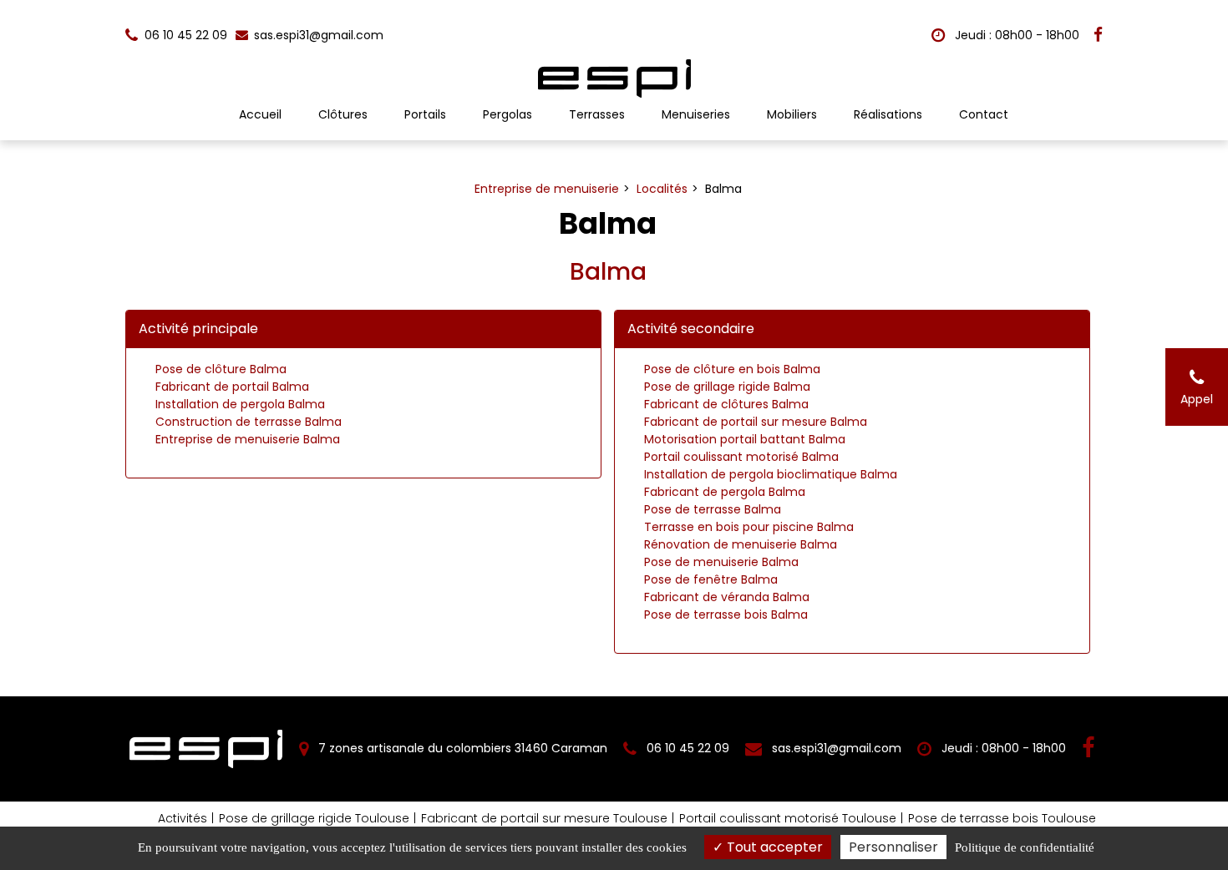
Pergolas (507, 114)
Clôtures (343, 114)
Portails (425, 114)
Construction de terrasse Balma (248, 421)
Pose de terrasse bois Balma (726, 614)
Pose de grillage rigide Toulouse (314, 818)
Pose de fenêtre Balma (711, 579)
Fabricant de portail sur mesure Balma (755, 421)
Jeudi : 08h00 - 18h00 (1015, 35)
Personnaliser (893, 847)
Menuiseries (696, 114)
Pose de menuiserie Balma (721, 562)
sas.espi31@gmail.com (317, 35)
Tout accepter (773, 847)
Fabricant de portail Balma (232, 386)
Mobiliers (792, 114)
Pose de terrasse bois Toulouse (1002, 818)
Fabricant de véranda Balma (726, 597)
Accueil (260, 114)
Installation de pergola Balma (240, 404)
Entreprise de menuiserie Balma (247, 439)
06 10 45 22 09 (686, 748)
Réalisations (888, 114)
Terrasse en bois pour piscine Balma (749, 526)
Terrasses (597, 114)
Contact (983, 114)
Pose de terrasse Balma (712, 509)
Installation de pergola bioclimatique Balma (770, 474)
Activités (182, 818)
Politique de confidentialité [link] (1024, 847)
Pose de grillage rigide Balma (727, 386)
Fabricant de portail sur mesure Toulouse (544, 818)
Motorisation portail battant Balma (744, 439)
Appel (1196, 399)
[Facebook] (1098, 35)
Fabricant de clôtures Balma (726, 404)
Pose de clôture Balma (221, 369)
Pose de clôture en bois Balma (732, 369)
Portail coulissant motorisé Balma (741, 456)
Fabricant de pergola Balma (724, 491)
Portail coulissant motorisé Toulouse (787, 818)
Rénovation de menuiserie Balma (740, 544)
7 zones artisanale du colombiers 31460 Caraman (461, 748)
